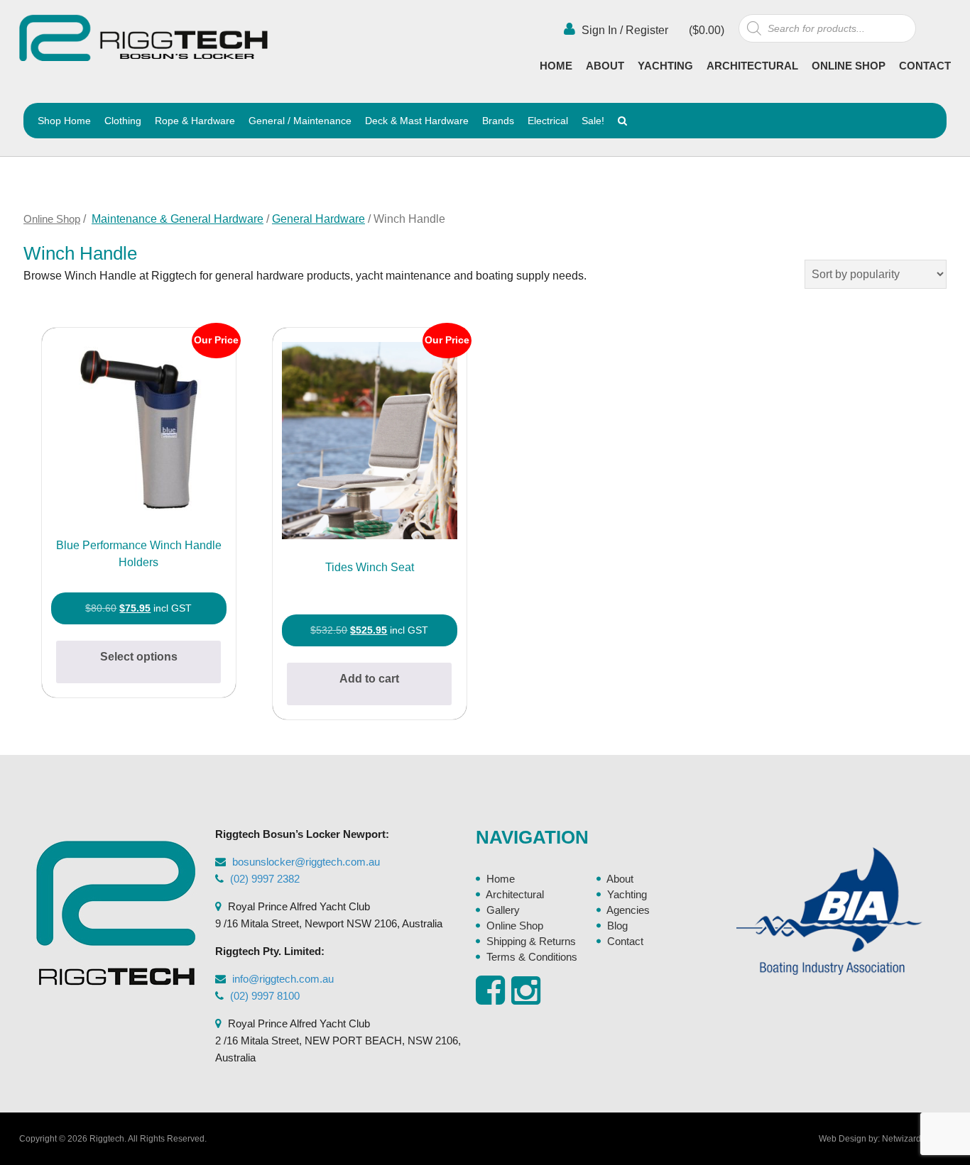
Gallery (503, 910)
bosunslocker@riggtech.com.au (306, 862)
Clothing (122, 120)
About (605, 66)
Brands (498, 120)
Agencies (628, 910)
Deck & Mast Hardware (417, 120)
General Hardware (318, 219)
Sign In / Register (623, 30)
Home (556, 66)
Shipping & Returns (531, 941)
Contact (925, 66)
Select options (139, 657)
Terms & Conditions (531, 957)
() (705, 30)
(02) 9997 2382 (265, 879)
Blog (617, 926)
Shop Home (64, 120)
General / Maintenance (300, 120)
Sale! (593, 120)
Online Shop (848, 66)
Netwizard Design (916, 1139)
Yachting (665, 66)
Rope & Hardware (195, 120)
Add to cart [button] (369, 679)
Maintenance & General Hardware (177, 219)
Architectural (752, 66)
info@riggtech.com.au (283, 979)
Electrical (548, 120)
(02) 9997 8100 (265, 996)
